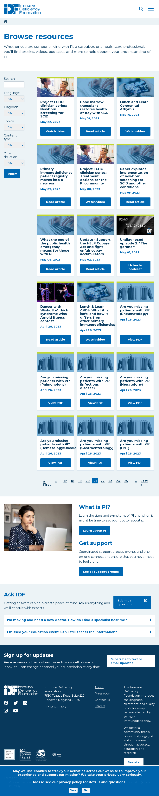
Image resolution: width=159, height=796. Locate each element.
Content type (10, 137)
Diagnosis (11, 107)
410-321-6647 (57, 707)
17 (65, 481)
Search (9, 79)
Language (12, 93)
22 (103, 481)
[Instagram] (6, 710)
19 (80, 481)
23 (111, 481)
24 (119, 481)
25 (127, 481)
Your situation (10, 155)
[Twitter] (16, 703)
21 (95, 481)
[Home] (5, 21)
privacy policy (70, 782)
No (86, 790)
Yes (73, 790)
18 (73, 481)
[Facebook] (6, 703)
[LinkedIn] (25, 703)
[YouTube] (15, 710)
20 (88, 481)
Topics (9, 121)
